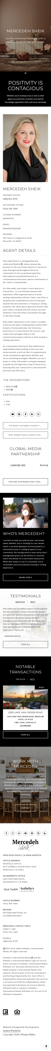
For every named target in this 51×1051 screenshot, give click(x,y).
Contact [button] (25, 808)
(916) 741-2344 (10, 932)
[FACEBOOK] (25, 414)
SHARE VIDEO (25, 577)
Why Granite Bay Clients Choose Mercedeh (28, 435)
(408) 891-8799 (10, 199)
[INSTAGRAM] (38, 414)
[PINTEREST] (32, 833)
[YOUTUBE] (12, 414)
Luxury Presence (12, 1030)
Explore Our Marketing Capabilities (28, 482)
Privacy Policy (28, 1034)
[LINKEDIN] (32, 414)
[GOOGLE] (19, 414)
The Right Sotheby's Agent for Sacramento (28, 426)
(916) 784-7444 (10, 208)
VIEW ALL (25, 644)
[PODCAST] (44, 833)
